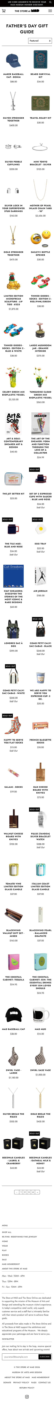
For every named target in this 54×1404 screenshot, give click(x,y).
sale (4, 1259)
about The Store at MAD (17, 1377)
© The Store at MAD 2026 (27, 1367)
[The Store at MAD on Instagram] (27, 1397)
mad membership (11, 1264)
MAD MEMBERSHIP (40, 1377)
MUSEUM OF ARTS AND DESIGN (27, 1372)
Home (5, 1241)
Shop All (6, 1232)
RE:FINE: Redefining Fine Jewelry (19, 1236)
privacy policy (21, 1382)
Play (4, 1250)
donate (7, 1382)
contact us (44, 1382)
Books (5, 1255)
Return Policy (27, 1387)
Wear (5, 1246)
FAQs (33, 1382)
